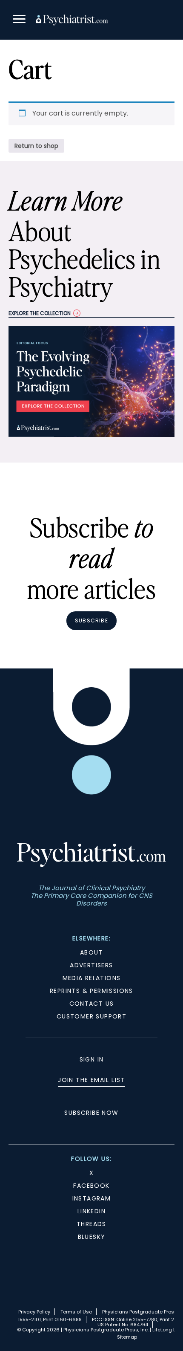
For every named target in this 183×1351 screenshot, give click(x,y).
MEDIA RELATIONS (92, 978)
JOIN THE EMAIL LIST (91, 1080)
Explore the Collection (40, 313)
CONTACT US (91, 1003)
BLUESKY (92, 1236)
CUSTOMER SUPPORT (91, 1016)
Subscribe (91, 620)
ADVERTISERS (91, 965)
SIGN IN (92, 1059)
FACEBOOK (91, 1185)
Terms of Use (76, 1311)
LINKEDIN (91, 1211)
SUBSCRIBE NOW (91, 1112)
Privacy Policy (34, 1311)
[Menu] (19, 20)
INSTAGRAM (91, 1198)
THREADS (91, 1224)
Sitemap (127, 1337)
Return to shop (36, 146)
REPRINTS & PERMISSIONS (91, 990)
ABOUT (91, 952)
